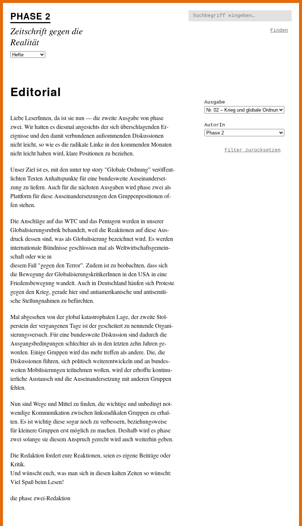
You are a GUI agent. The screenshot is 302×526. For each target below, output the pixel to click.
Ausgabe (214, 102)
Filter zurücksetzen (253, 150)
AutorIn (214, 125)
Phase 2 (30, 16)
